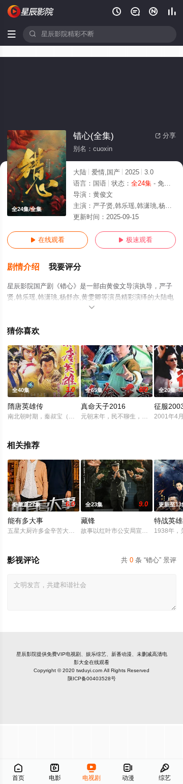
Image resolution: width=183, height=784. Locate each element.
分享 (165, 135)
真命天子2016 (103, 406)
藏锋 (88, 521)
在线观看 (47, 240)
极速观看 (135, 240)
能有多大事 (25, 521)
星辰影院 (26, 654)
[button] (28, 267)
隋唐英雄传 (25, 406)
